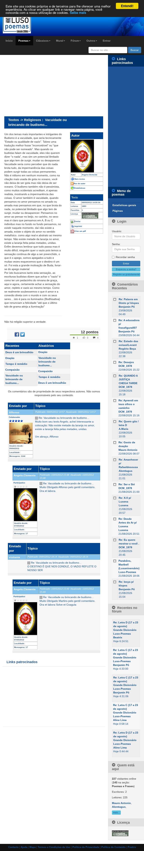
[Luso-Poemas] (18, 24)
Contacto (13, 847)
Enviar (77, 221)
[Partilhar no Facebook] (17, 334)
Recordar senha (125, 257)
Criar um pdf (80, 231)
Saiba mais (78, 12)
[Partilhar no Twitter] (22, 334)
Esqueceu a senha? (126, 269)
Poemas (23, 40)
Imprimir (78, 226)
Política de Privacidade (85, 847)
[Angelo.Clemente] (87, 156)
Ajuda (24, 847)
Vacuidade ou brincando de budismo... (14, 379)
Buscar (134, 50)
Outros (90, 40)
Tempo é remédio (16, 363)
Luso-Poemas (127, 572)
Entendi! (127, 6)
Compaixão (12, 369)
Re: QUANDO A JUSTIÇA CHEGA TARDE (128, 379)
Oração (9, 358)
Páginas (117, 210)
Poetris (132, 847)
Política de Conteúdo (113, 847)
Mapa (32, 847)
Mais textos (79, 179)
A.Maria (123, 428)
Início (9, 40)
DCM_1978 (125, 365)
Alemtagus (125, 470)
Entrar (106, 40)
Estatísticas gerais (124, 205)
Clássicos (42, 40)
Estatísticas (79, 188)
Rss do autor (79, 183)
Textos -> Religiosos (24, 120)
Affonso (14, 412)
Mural (59, 40)
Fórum (75, 40)
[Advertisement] (35, 85)
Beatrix (117, 637)
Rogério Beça (127, 348)
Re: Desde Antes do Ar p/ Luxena (127, 522)
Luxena (123, 505)
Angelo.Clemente (25, 475)
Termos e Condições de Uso (54, 847)
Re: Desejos (126, 362)
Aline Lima (120, 720)
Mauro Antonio (127, 449)
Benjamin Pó (127, 306)
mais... (116, 812)
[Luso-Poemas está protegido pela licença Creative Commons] (120, 833)
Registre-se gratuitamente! (126, 274)
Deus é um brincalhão (19, 352)
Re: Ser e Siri (126, 484)
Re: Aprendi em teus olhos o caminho (128, 404)
